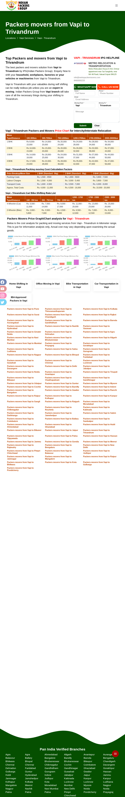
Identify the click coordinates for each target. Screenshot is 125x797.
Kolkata (29, 782)
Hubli (8, 775)
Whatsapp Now (86, 87)
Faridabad (30, 768)
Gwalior (88, 771)
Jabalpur (68, 775)
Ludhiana (108, 782)
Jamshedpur (31, 778)
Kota (47, 782)
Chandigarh (109, 761)
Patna (8, 792)
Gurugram (50, 771)
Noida (87, 788)
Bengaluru (108, 758)
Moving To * (103, 103)
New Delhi (69, 788)
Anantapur (89, 754)
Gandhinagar (71, 768)
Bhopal (28, 761)
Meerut (28, 785)
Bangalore (50, 758)
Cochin (68, 764)
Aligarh (67, 754)
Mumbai (68, 785)
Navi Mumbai (51, 788)
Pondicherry (90, 792)
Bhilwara (10, 761)
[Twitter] (3, 302)
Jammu (107, 775)
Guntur (28, 771)
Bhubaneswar (52, 761)
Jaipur (87, 775)
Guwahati (69, 771)
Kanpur (87, 778)
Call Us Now (109, 87)
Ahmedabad (51, 754)
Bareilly (68, 758)
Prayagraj (108, 792)
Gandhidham (51, 768)
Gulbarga (10, 771)
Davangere (109, 764)
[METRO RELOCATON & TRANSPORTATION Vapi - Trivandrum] (80, 68)
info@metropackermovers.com (87, 77)
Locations (10, 38)
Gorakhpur (108, 768)
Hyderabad (31, 775)
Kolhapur (10, 782)
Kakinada (69, 778)
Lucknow (69, 782)
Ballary (28, 758)
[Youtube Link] (3, 289)
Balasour (10, 758)
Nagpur (107, 785)
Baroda (87, 758)
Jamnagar (10, 778)
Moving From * (79, 103)
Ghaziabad (89, 768)
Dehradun (10, 768)
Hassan (107, 771)
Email (76, 97)
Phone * (101, 91)
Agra (7, 754)
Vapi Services (26, 38)
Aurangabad (109, 754)
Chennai (9, 764)
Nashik (28, 788)
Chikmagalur (51, 764)
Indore (48, 775)
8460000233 (79, 80)
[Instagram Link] (3, 295)
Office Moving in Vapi (48, 283)
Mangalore (11, 785)
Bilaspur (88, 761)
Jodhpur (49, 778)
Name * (76, 91)
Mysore (87, 785)
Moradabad (51, 785)
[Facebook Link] (3, 282)
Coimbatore (90, 764)
